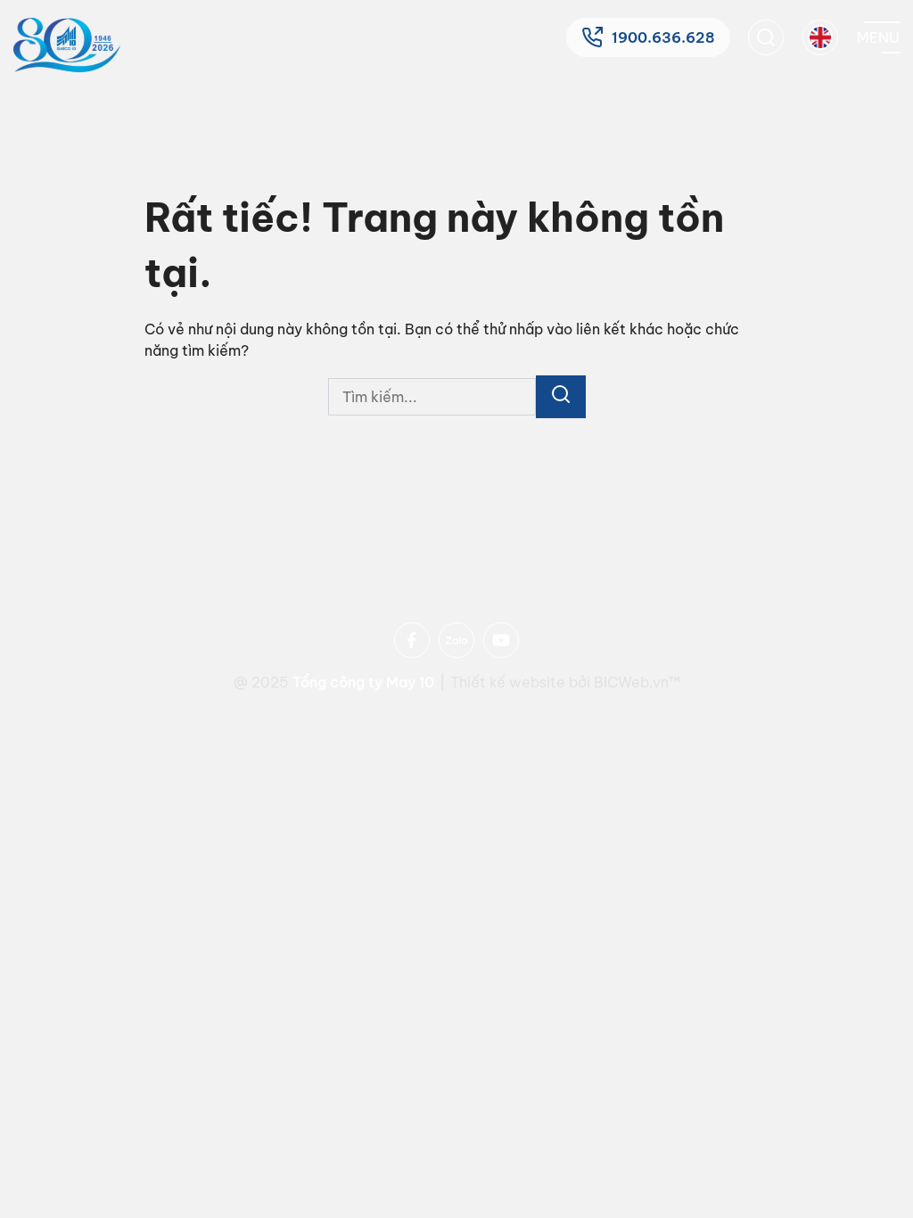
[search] (766, 37)
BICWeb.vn (631, 682)
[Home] (66, 45)
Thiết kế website (509, 682)
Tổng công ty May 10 (363, 682)
